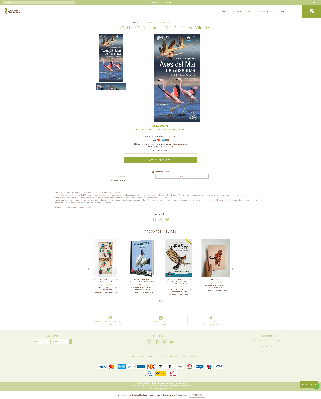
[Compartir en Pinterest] (167, 219)
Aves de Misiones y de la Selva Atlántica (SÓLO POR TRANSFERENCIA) (179, 281)
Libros (250, 11)
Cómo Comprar (262, 11)
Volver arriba (309, 384)
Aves (142, 23)
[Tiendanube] (161, 389)
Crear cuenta (156, 2)
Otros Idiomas (279, 11)
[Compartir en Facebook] (154, 219)
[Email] (171, 342)
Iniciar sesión (167, 2)
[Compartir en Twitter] (161, 219)
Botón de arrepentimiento (181, 385)
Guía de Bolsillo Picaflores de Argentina (106, 280)
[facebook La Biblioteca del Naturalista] (157, 342)
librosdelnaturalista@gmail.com (276, 341)
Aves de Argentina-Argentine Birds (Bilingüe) (142, 280)
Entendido (197, 395)
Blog (291, 11)
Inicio (224, 11)
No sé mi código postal (118, 181)
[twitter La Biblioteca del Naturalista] (164, 342)
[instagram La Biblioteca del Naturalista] (149, 342)
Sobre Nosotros (236, 11)
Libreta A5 (216, 279)
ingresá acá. (168, 385)
